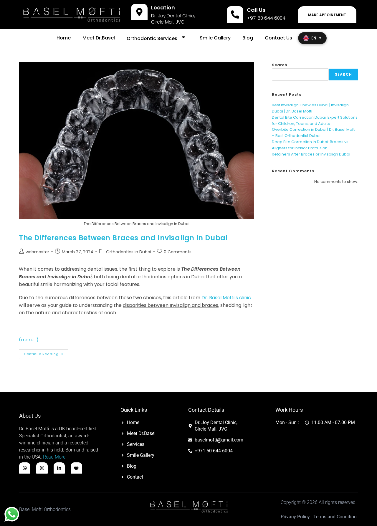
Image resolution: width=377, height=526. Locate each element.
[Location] (139, 12)
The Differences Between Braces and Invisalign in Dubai (123, 238)
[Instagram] (41, 468)
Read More (54, 457)
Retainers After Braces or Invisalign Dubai (311, 154)
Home (64, 37)
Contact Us (278, 37)
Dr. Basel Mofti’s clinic (226, 297)
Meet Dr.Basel (98, 37)
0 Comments (177, 252)
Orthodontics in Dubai (128, 252)
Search (279, 65)
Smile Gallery (215, 37)
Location (163, 7)
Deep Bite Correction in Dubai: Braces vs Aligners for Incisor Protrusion (310, 145)
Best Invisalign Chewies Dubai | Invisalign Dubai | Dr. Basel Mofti (310, 108)
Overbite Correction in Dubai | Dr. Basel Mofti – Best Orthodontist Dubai (313, 132)
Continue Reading (46, 352)
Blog (247, 37)
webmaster (37, 252)
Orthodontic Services (152, 38)
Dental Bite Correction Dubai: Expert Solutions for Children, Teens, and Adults (315, 120)
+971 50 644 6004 (266, 18)
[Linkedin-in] (59, 468)
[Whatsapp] (24, 468)
